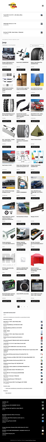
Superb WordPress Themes (31, 440)
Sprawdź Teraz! (6, 69)
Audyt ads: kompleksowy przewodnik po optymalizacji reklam (16, 317)
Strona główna (5, 39)
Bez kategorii (8, 393)
